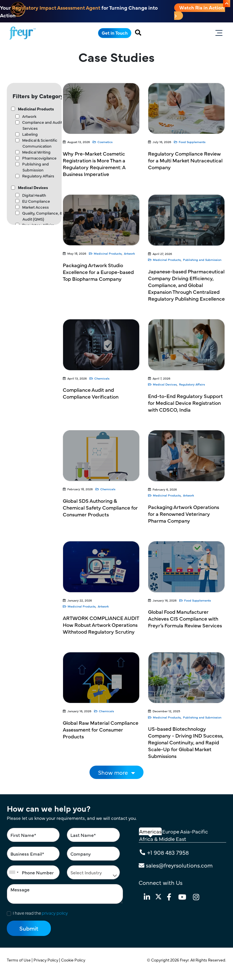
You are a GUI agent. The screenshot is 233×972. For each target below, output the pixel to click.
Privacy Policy (46, 960)
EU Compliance (36, 201)
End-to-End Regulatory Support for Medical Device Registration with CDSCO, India (185, 402)
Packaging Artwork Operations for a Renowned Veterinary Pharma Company (183, 513)
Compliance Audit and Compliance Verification (90, 393)
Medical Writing (36, 152)
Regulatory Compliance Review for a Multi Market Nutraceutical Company (185, 160)
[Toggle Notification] (226, 3)
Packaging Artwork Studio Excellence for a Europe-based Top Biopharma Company (98, 271)
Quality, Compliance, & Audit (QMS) (42, 216)
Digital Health (34, 195)
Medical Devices (33, 187)
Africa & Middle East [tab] (162, 838)
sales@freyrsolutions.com (179, 865)
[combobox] (13, 872)
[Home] (22, 33)
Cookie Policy (73, 960)
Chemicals (101, 378)
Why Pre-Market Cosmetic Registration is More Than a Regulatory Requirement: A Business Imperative (94, 163)
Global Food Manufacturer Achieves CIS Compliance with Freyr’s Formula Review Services (185, 618)
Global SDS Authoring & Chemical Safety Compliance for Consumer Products (100, 507)
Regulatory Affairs (38, 176)
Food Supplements (192, 142)
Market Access (35, 207)
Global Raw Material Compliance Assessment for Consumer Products (100, 729)
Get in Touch (115, 33)
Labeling (30, 134)
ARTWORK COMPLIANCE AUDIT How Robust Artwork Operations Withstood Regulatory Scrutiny (101, 624)
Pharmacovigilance (39, 158)
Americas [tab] (150, 831)
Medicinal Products (36, 109)
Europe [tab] (170, 831)
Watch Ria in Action (202, 7)
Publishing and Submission (35, 167)
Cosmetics (105, 142)
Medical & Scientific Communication (39, 143)
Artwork (29, 116)
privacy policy (55, 913)
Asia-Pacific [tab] (194, 831)
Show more (113, 772)
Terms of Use (19, 960)
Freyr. (185, 960)
